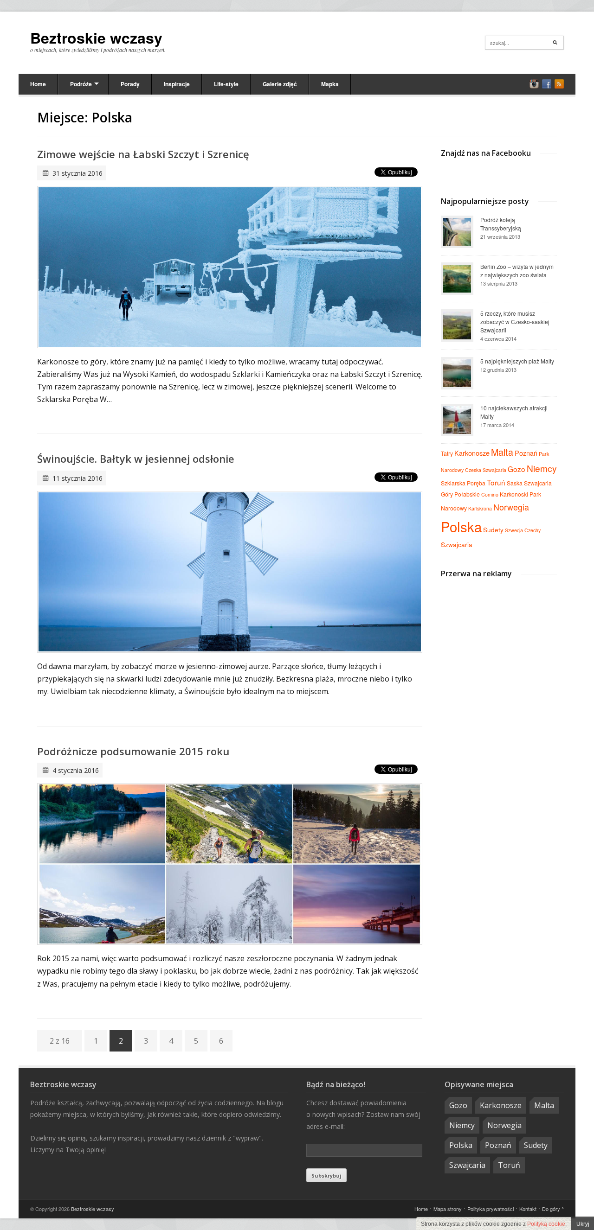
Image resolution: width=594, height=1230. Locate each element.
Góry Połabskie (460, 494)
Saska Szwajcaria (529, 483)
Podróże (81, 84)
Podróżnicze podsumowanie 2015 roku (133, 751)
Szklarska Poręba (463, 483)
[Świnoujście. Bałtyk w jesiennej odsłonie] (229, 572)
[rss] (559, 84)
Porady (130, 84)
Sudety (493, 529)
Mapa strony (447, 1208)
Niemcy (542, 468)
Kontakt (527, 1208)
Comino (489, 494)
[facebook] (546, 84)
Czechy (532, 530)
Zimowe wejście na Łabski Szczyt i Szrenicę (143, 154)
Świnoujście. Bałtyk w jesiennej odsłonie (135, 458)
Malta (502, 452)
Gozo (516, 469)
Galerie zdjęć (280, 84)
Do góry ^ (553, 1208)
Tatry (447, 453)
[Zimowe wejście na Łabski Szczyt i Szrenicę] (229, 267)
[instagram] (534, 84)
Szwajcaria (456, 544)
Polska (461, 526)
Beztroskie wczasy (96, 37)
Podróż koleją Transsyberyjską (500, 224)
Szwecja (514, 530)
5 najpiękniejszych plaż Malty (517, 361)
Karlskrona (480, 508)
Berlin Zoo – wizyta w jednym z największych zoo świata (517, 270)
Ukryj (582, 1224)
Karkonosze (472, 453)
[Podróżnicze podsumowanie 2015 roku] (229, 864)
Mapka (330, 84)
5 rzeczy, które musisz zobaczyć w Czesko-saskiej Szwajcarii (514, 321)
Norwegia (511, 507)
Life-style (226, 84)
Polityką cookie (546, 1224)
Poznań (526, 453)
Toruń (496, 482)
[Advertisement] (499, 646)
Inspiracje (177, 84)
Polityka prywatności (490, 1208)
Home (38, 84)
